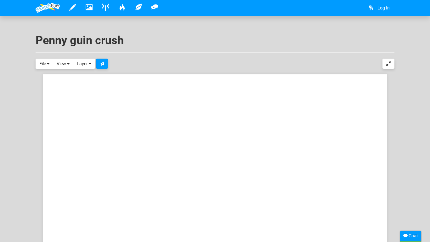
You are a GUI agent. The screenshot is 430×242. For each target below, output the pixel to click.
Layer (83, 63)
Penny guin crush (80, 40)
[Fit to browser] (388, 64)
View (62, 63)
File (43, 63)
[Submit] (102, 64)
